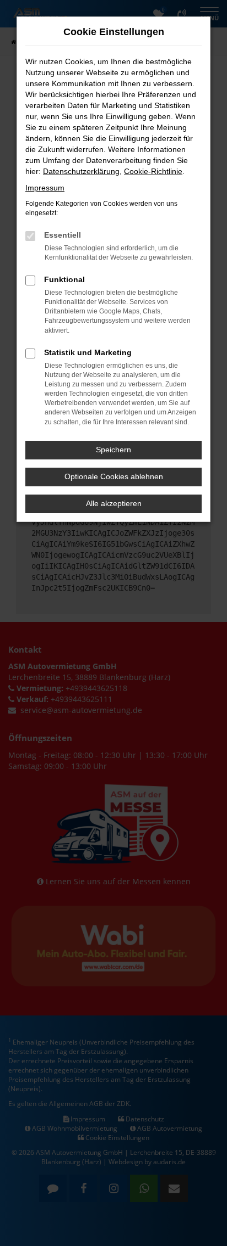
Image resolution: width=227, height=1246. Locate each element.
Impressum (44, 187)
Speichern (113, 449)
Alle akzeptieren (114, 503)
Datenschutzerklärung (81, 171)
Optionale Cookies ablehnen (113, 476)
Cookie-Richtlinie (153, 171)
